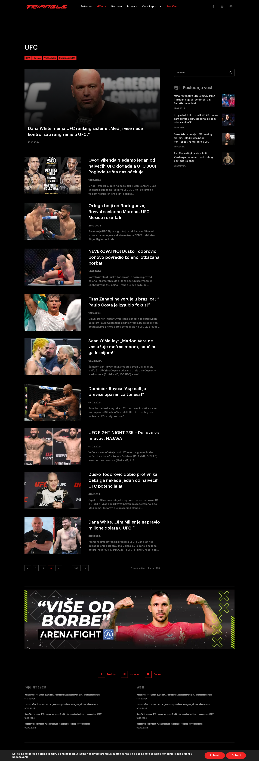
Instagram (134, 674)
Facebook (111, 674)
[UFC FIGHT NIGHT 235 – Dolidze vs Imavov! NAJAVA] (52, 446)
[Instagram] (222, 6)
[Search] (231, 73)
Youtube (157, 674)
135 (76, 568)
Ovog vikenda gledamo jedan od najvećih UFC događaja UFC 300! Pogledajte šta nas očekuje (122, 166)
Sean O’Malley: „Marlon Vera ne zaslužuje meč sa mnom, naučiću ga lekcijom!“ (122, 347)
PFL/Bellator (50, 58)
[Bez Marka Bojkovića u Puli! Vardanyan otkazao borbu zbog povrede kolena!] (228, 158)
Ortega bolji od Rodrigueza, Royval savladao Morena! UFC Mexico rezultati (118, 212)
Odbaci (236, 755)
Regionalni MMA (67, 58)
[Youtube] (231, 6)
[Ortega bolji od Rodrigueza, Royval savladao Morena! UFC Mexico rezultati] (52, 221)
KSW (28, 58)
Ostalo (37, 58)
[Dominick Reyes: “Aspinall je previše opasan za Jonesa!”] (52, 402)
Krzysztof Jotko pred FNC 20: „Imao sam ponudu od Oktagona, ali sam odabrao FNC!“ (196, 119)
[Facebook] (213, 6)
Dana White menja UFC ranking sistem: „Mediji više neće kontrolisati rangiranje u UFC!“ (193, 138)
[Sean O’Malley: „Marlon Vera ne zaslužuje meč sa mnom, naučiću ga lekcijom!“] (52, 356)
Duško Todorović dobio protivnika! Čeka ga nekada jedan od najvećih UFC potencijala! (123, 480)
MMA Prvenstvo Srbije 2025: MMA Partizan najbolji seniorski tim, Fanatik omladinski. (194, 100)
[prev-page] (27, 568)
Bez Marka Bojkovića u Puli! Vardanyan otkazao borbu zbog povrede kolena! (193, 157)
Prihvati (215, 755)
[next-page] (85, 568)
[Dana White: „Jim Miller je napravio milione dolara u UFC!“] (52, 535)
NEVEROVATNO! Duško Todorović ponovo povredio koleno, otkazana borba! (123, 257)
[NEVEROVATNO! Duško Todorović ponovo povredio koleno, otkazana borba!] (52, 267)
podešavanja (20, 757)
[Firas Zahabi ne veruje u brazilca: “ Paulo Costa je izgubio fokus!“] (52, 312)
